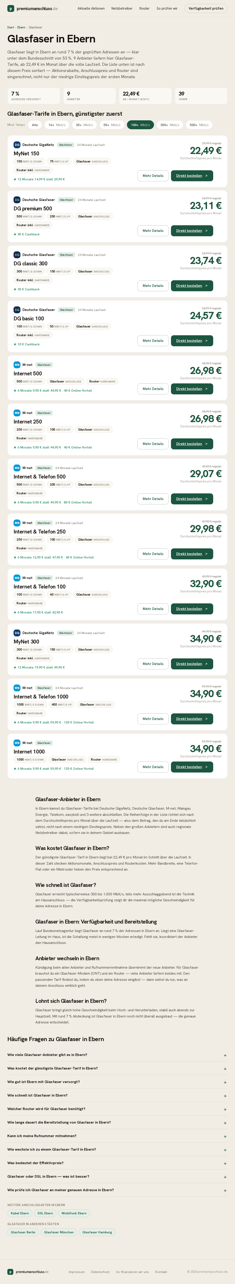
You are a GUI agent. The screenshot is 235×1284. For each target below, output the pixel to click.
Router (145, 8)
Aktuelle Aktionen (91, 8)
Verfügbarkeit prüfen (206, 8)
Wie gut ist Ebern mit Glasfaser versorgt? (43, 1081)
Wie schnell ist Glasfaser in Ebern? (37, 1095)
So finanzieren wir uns (132, 1272)
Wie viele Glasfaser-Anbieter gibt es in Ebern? (47, 1054)
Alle (35, 125)
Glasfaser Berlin (23, 1232)
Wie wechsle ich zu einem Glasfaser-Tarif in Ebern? (51, 1149)
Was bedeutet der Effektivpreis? (35, 1162)
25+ (84, 125)
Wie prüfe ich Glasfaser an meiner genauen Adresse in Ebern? (60, 1189)
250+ (169, 125)
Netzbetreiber (122, 8)
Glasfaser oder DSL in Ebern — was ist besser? (48, 1176)
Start (10, 27)
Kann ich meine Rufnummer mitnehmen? (41, 1135)
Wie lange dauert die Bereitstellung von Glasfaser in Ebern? (59, 1122)
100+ (140, 125)
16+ (56, 125)
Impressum (77, 1272)
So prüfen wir (167, 8)
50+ (112, 125)
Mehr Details (153, 175)
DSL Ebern (45, 1213)
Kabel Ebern (20, 1213)
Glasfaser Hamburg (97, 1232)
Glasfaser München (59, 1232)
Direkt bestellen (189, 175)
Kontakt (161, 1272)
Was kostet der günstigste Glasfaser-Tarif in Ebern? (52, 1068)
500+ (199, 125)
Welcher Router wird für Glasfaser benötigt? (46, 1108)
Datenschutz (100, 1272)
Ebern (21, 27)
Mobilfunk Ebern (74, 1213)
